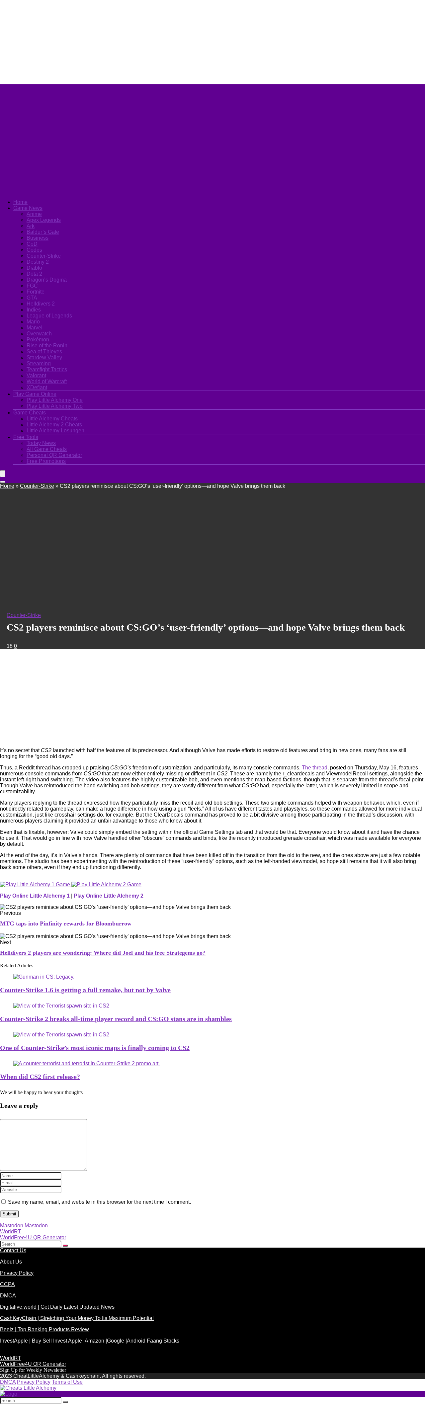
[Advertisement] (161, 41)
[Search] (2, 482)
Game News (27, 208)
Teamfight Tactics (47, 369)
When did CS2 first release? (40, 1076)
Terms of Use (67, 1382)
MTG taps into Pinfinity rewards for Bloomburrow (65, 923)
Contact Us (13, 1250)
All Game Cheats (47, 449)
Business (37, 238)
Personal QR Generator (54, 455)
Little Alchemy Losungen (55, 430)
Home (20, 202)
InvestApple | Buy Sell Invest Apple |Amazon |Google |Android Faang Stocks (89, 1341)
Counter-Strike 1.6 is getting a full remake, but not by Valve (85, 990)
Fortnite (35, 292)
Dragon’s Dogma (47, 280)
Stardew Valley (44, 357)
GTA (32, 298)
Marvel (34, 327)
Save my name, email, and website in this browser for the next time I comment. (99, 1202)
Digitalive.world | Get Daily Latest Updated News (57, 1307)
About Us (11, 1262)
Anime (34, 214)
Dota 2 (34, 274)
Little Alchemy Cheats (52, 418)
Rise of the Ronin (47, 345)
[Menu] (2, 473)
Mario (33, 321)
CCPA (7, 1284)
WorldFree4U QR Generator (33, 1237)
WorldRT (10, 1231)
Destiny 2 (38, 262)
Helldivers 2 (41, 304)
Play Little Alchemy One (55, 400)
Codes (34, 250)
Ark (31, 226)
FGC (32, 286)
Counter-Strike (44, 256)
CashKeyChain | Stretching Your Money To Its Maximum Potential (77, 1318)
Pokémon (38, 339)
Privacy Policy (17, 1273)
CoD (32, 244)
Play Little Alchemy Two (55, 406)
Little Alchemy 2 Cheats (54, 424)
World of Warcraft (47, 381)
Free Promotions (46, 461)
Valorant (36, 375)
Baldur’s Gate (43, 232)
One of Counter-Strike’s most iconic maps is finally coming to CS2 (95, 1047)
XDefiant (37, 387)
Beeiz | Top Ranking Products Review (44, 1329)
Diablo (34, 268)
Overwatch (39, 333)
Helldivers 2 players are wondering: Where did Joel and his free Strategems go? (103, 952)
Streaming (39, 363)
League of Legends (49, 315)
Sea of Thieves (44, 351)
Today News (41, 443)
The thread (314, 767)
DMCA (8, 1295)
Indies (34, 309)
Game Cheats (29, 412)
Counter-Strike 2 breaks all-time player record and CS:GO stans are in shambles (116, 1018)
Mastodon (11, 1225)
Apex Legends (44, 220)
